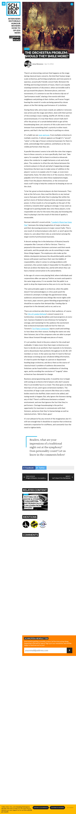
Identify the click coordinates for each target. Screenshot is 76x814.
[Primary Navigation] (4, 4)
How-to (16, 28)
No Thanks (70, 807)
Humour (15, 23)
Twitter (42, 468)
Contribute (57, 807)
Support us (41, 807)
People (16, 40)
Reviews (15, 26)
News (17, 33)
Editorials (14, 21)
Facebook (29, 468)
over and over (44, 135)
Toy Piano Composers (40, 328)
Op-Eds (16, 30)
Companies (15, 37)
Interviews (14, 19)
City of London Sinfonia (37, 314)
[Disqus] (48, 561)
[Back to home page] (13, 9)
